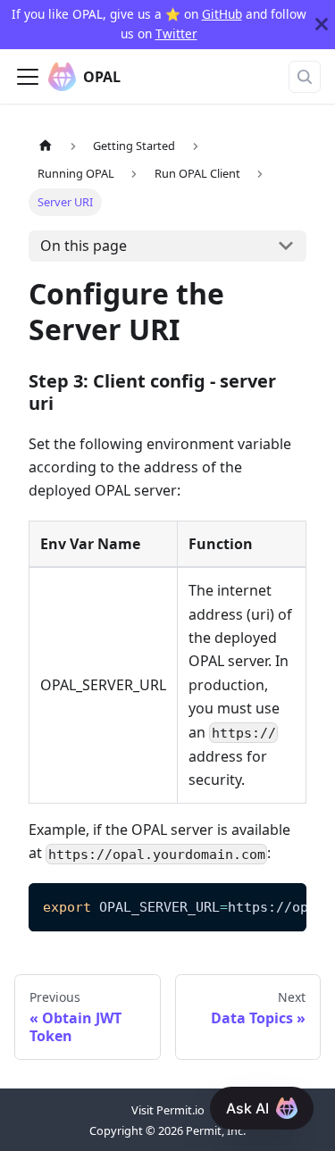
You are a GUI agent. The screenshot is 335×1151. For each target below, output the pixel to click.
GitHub (222, 13)
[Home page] (46, 146)
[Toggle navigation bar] (27, 76)
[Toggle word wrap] (252, 905)
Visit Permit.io (168, 1110)
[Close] (321, 24)
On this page (83, 245)
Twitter (176, 33)
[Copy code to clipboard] (284, 905)
